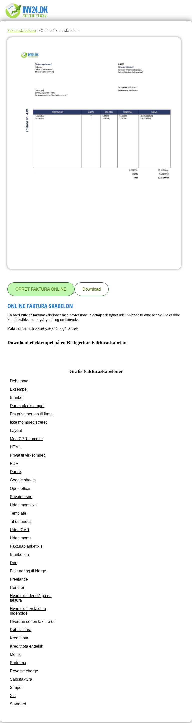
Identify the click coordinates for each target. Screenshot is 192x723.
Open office (20, 488)
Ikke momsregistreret (28, 422)
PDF (14, 463)
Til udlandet (20, 521)
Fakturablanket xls (26, 546)
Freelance (19, 579)
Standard (18, 704)
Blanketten (19, 554)
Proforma (18, 663)
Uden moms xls (24, 505)
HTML (15, 447)
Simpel (16, 687)
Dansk (16, 472)
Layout (16, 430)
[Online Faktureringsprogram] (30, 18)
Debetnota (19, 381)
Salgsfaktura (21, 679)
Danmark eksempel (27, 406)
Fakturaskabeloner (22, 30)
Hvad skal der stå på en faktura (31, 598)
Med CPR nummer (26, 439)
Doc (13, 563)
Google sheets (23, 480)
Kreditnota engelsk (26, 646)
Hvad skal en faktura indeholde (28, 611)
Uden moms (21, 538)
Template (18, 513)
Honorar (17, 587)
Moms (15, 654)
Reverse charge (24, 671)
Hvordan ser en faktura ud (33, 621)
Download (91, 289)
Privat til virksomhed (28, 455)
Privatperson (21, 497)
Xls (13, 696)
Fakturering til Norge (28, 571)
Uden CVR (20, 530)
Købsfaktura (21, 630)
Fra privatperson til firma (31, 414)
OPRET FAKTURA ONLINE (41, 289)
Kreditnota (19, 638)
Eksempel (19, 389)
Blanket (17, 397)
